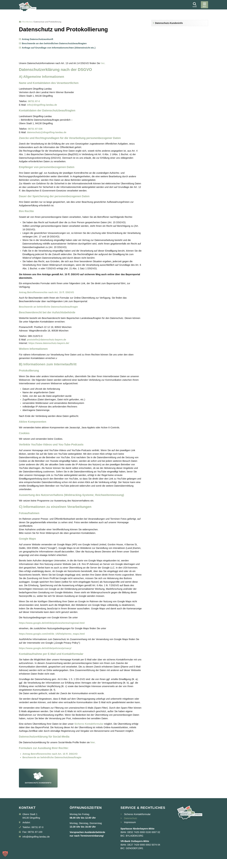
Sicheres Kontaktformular (137, 814)
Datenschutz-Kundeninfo (169, 23)
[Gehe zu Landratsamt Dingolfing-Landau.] (20, 22)
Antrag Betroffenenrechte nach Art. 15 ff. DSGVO (50, 754)
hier (103, 63)
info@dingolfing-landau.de (42, 105)
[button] (5, 854)
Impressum (130, 822)
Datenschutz (130, 818)
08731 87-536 (35, 128)
